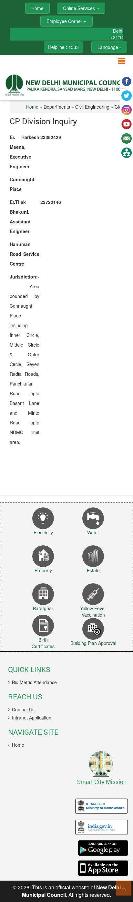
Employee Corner (65, 21)
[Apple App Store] (68, 868)
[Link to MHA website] (68, 806)
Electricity (43, 532)
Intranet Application (31, 717)
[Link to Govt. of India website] (68, 827)
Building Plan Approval (93, 643)
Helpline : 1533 (63, 47)
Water (93, 532)
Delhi (118, 31)
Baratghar (43, 608)
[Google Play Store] (68, 848)
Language (107, 47)
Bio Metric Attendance (34, 682)
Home (32, 106)
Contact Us (23, 709)
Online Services (79, 8)
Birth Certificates (43, 642)
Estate (93, 570)
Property (43, 570)
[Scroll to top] (123, 888)
